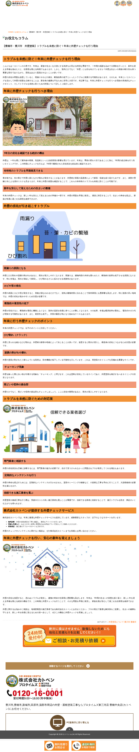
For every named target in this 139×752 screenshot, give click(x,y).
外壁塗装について (116, 622)
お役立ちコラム (20, 32)
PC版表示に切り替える (78, 722)
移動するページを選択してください (67, 666)
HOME (10, 32)
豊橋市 (133, 622)
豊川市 (127, 622)
